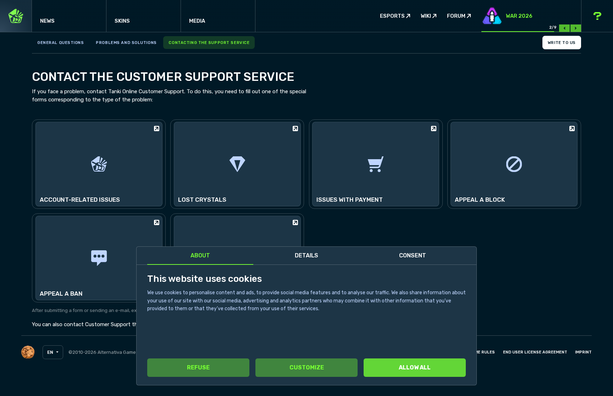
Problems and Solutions (126, 42)
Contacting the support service (209, 42)
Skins (122, 21)
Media (197, 21)
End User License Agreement (535, 352)
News (47, 21)
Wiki (426, 16)
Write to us (562, 42)
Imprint (583, 352)
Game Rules (482, 352)
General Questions (60, 42)
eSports (392, 16)
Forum (456, 16)
